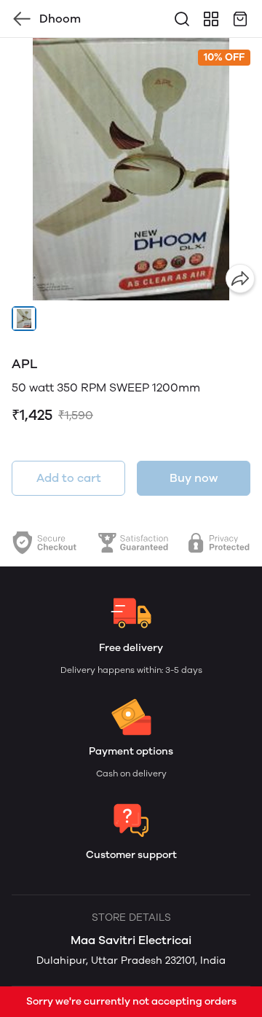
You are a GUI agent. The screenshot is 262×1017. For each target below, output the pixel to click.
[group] (131, 169)
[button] (24, 318)
